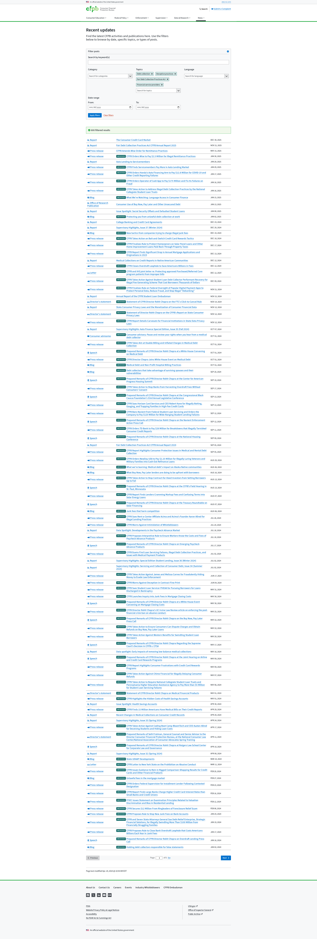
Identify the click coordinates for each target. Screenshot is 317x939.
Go (169, 858)
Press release (97, 151)
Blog (91, 197)
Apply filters (95, 115)
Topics (139, 69)
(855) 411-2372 (226, 2)
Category (92, 69)
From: (91, 102)
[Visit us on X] (93, 895)
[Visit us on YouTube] (104, 895)
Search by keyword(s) (99, 57)
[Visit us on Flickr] (110, 895)
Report (93, 140)
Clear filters (108, 115)
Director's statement (100, 301)
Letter (93, 273)
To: (137, 102)
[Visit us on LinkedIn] (99, 895)
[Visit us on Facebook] (88, 895)
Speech (93, 352)
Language (189, 69)
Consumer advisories (100, 336)
